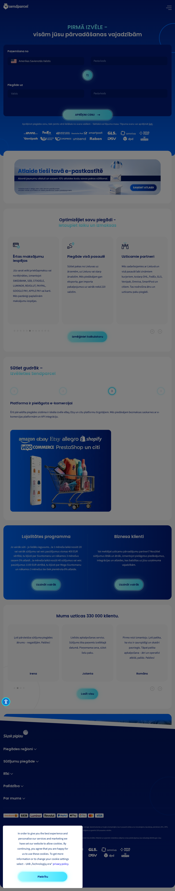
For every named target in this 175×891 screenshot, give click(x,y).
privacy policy (60, 864)
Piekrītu (43, 877)
